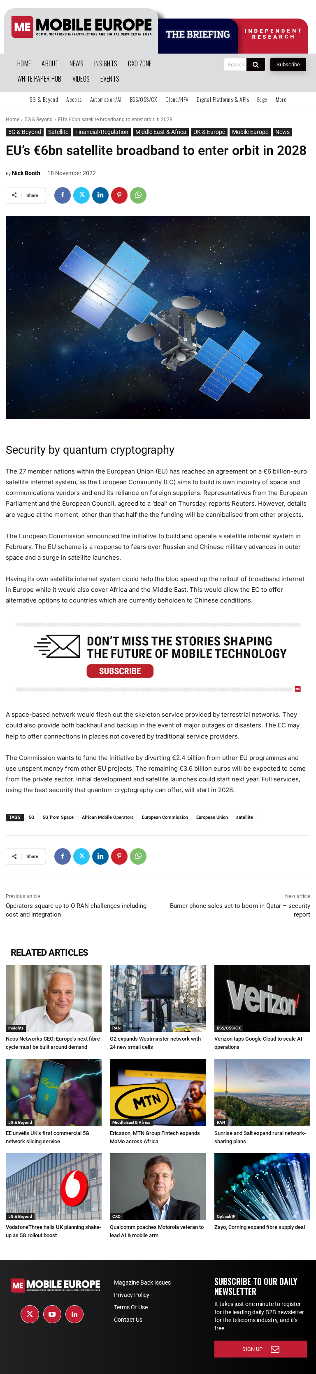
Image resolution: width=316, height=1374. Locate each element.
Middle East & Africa (160, 132)
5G (32, 817)
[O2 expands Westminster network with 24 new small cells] (158, 998)
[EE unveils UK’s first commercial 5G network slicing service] (54, 1092)
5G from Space (58, 817)
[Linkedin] (100, 195)
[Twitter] (81, 195)
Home (12, 119)
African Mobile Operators (108, 817)
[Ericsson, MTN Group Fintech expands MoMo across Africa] (158, 1092)
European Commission (165, 817)
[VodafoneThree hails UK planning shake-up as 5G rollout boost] (54, 1186)
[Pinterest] (119, 195)
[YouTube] (52, 1314)
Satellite (58, 132)
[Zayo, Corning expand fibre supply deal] (262, 1186)
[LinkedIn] (74, 1314)
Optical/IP (226, 1216)
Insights (15, 1028)
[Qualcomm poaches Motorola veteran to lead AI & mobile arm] (158, 1186)
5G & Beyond (39, 119)
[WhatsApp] (138, 195)
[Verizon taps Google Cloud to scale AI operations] (262, 998)
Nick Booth (26, 173)
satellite (244, 817)
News (282, 132)
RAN (116, 1028)
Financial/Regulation (101, 132)
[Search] (255, 64)
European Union (212, 817)
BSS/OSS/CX (229, 1028)
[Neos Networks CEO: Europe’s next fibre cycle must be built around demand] (54, 998)
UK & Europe (209, 132)
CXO (116, 1216)
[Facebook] (62, 195)
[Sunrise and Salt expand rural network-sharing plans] (262, 1092)
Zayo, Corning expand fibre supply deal (259, 1227)
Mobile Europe (250, 132)
